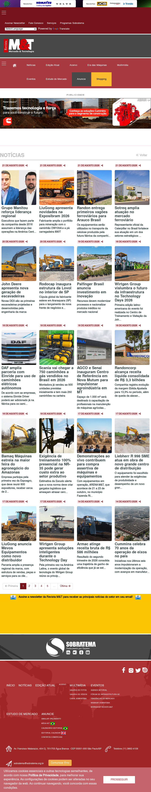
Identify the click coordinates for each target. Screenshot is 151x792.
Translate (64, 29)
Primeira (12, 586)
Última (64, 586)
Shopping (101, 79)
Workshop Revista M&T (102, 707)
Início (10, 685)
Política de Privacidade (43, 775)
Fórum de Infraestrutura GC (105, 694)
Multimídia (122, 65)
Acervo (73, 65)
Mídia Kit (45, 723)
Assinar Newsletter (15, 23)
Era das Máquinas (97, 65)
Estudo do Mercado (56, 79)
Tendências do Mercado (103, 699)
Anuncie (81, 79)
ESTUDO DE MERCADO (22, 714)
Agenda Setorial (99, 690)
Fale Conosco (36, 23)
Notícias (31, 65)
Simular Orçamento (51, 719)
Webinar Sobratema (100, 703)
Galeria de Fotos (78, 690)
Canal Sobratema (78, 699)
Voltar (143, 155)
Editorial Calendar (51, 733)
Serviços (51, 23)
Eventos (31, 79)
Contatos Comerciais (51, 737)
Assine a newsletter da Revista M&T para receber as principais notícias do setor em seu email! (76, 597)
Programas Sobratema (72, 23)
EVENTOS (97, 685)
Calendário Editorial (52, 728)
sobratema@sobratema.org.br (29, 763)
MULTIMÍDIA (78, 685)
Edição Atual (52, 65)
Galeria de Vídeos (78, 694)
